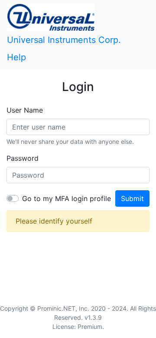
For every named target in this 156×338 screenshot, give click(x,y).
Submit (132, 198)
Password (22, 158)
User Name (24, 110)
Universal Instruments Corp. (64, 40)
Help (16, 57)
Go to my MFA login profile (66, 198)
